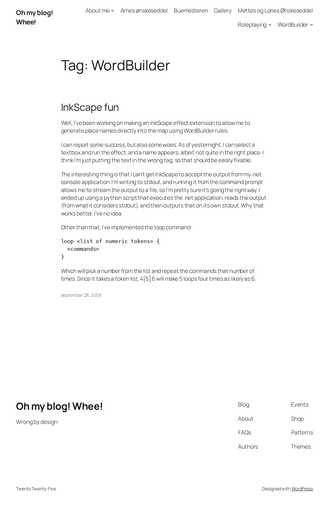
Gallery (222, 10)
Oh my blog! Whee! (34, 17)
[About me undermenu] (112, 10)
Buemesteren (191, 10)
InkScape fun (90, 107)
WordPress (302, 489)
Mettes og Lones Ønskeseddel (275, 10)
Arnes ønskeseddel (144, 10)
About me (97, 10)
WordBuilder (293, 24)
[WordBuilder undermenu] (311, 24)
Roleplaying (252, 24)
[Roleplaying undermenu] (269, 24)
